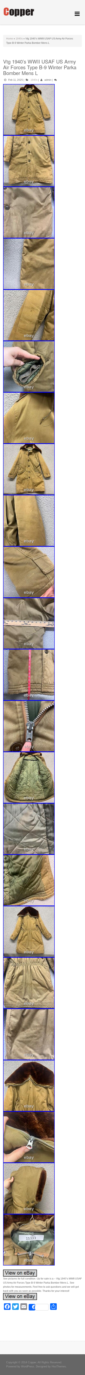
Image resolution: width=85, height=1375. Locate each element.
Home (9, 38)
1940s (19, 38)
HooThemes (59, 1366)
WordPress (27, 1366)
